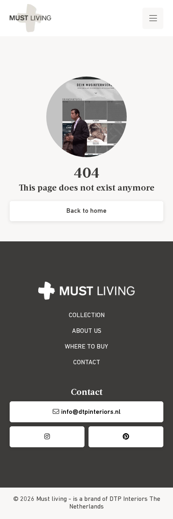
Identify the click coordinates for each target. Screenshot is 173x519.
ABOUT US (86, 331)
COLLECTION (87, 315)
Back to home (86, 211)
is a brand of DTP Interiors (110, 499)
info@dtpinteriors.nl (91, 412)
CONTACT (86, 362)
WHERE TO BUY (86, 347)
